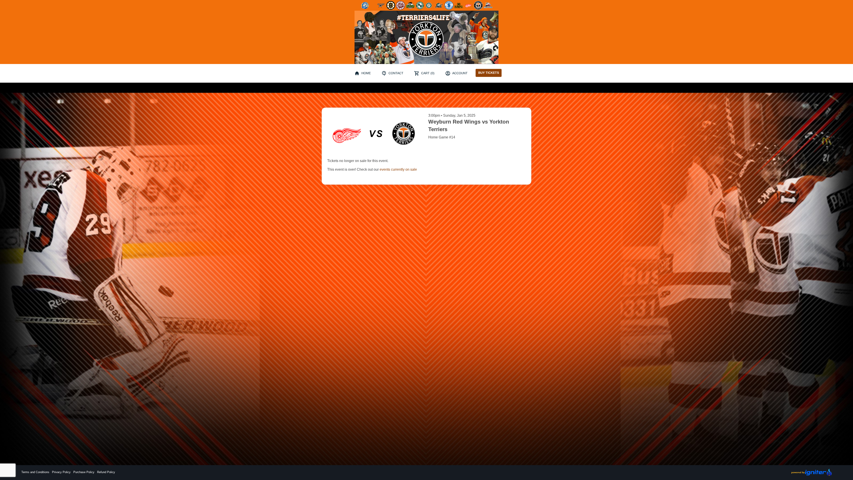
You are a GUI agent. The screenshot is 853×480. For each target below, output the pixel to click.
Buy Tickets (488, 72)
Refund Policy (106, 472)
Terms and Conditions (35, 472)
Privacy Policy (61, 472)
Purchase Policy (83, 472)
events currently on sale (398, 169)
